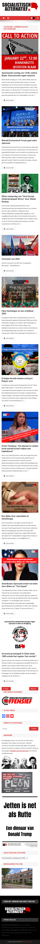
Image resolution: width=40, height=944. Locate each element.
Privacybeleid (10, 920)
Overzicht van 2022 (11, 259)
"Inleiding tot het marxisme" (19, 751)
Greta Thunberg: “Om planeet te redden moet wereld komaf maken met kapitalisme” (20, 449)
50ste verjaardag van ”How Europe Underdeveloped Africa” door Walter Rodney (19, 199)
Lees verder (10, 100)
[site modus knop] (33, 18)
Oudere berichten (8, 689)
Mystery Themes (27, 941)
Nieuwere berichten (34, 689)
